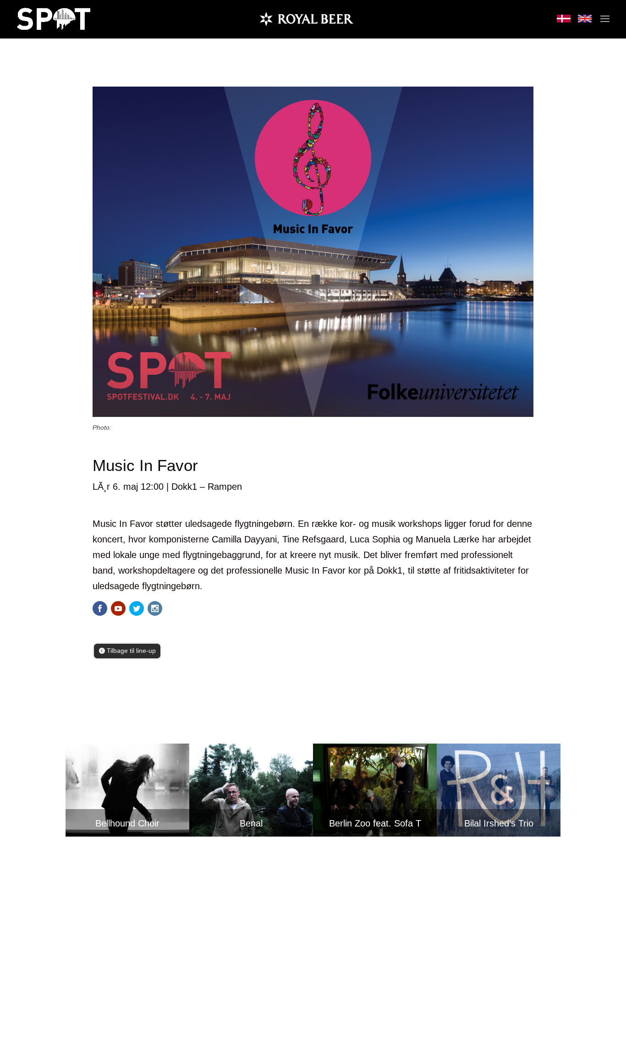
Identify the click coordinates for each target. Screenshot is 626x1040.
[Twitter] (136, 608)
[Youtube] (118, 608)
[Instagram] (155, 608)
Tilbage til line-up (131, 650)
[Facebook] (100, 608)
